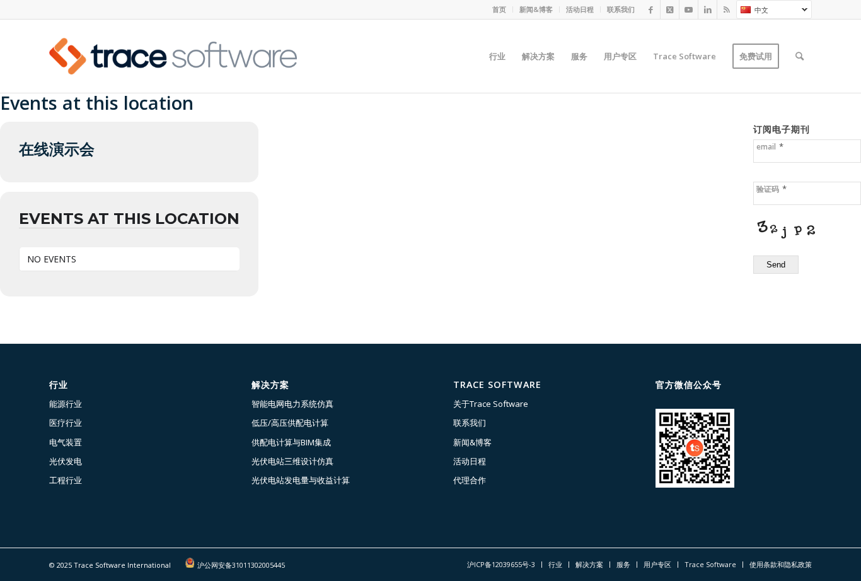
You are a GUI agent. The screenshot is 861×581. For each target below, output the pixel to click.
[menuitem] (499, 9)
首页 (499, 9)
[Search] (799, 56)
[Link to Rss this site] (726, 9)
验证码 (771, 189)
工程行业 (65, 480)
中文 (752, 11)
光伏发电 (65, 461)
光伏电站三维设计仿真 (292, 461)
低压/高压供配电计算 (289, 422)
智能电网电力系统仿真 (292, 403)
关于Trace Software (490, 403)
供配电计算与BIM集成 (291, 442)
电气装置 (65, 442)
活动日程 (580, 9)
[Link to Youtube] (688, 9)
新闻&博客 (536, 9)
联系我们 (621, 9)
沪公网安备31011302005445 (241, 565)
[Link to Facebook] (651, 9)
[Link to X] (670, 9)
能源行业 (65, 403)
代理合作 (469, 480)
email (769, 146)
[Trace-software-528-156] (173, 56)
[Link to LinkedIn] (707, 9)
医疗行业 (65, 422)
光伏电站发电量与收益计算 (300, 480)
